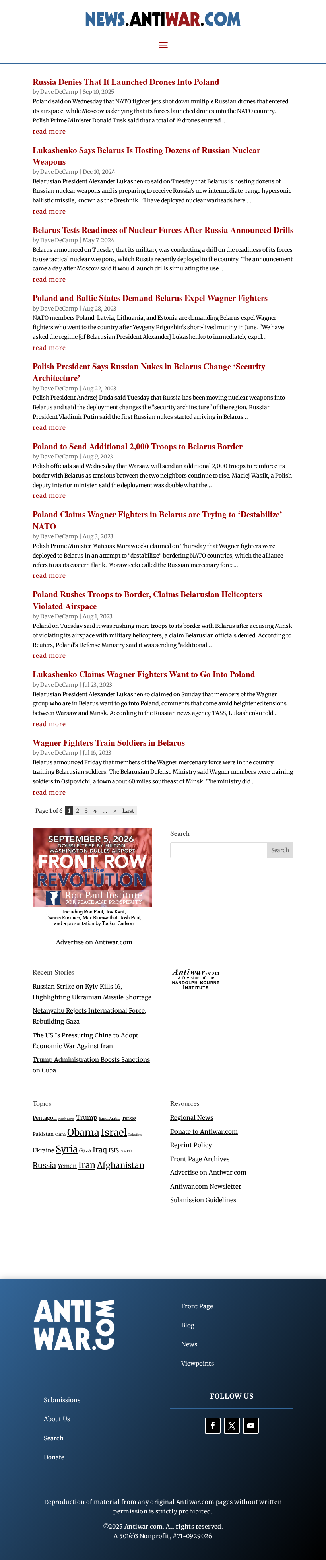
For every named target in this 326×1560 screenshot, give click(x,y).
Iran (86, 1165)
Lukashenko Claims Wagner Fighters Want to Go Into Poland (144, 674)
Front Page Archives (199, 1159)
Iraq (100, 1149)
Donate (54, 1457)
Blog (187, 1325)
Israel (114, 1132)
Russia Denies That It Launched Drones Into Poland (126, 81)
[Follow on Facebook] (213, 1426)
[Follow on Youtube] (251, 1426)
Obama (83, 1132)
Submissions (62, 1400)
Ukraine (43, 1150)
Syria (67, 1149)
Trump (86, 1117)
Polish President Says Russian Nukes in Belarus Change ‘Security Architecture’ (149, 372)
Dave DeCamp (59, 91)
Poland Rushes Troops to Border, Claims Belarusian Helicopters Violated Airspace (147, 600)
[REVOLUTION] (92, 925)
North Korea (66, 1119)
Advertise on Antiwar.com (94, 942)
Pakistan (43, 1134)
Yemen (67, 1166)
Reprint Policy (191, 1145)
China (60, 1134)
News (189, 1344)
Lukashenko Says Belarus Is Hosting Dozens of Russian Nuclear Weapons (146, 155)
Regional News (191, 1117)
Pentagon (45, 1118)
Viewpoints (197, 1363)
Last (128, 810)
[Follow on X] (232, 1426)
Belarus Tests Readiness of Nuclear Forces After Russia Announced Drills (163, 230)
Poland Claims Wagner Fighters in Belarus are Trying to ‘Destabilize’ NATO (157, 520)
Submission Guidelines (203, 1200)
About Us (57, 1419)
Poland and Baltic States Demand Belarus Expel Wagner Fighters (150, 298)
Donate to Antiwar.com (204, 1131)
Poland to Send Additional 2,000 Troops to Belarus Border (138, 446)
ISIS (114, 1150)
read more (49, 131)
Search (54, 1438)
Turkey (129, 1118)
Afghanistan (120, 1165)
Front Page (197, 1306)
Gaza (85, 1150)
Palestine (135, 1134)
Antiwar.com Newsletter (205, 1186)
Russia (44, 1165)
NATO (126, 1151)
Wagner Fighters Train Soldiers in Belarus (109, 742)
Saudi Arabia (109, 1118)
